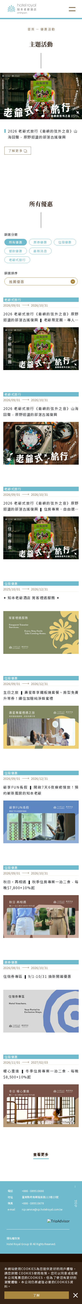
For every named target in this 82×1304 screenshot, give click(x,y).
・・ (74, 1293)
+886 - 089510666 (33, 1191)
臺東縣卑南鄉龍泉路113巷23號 (40, 1197)
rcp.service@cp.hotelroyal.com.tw (42, 1209)
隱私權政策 (13, 1238)
